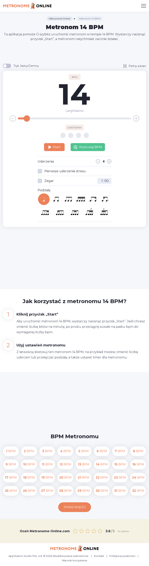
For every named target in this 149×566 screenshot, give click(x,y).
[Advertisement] (74, 52)
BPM (11, 451)
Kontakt (99, 555)
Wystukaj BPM (90, 147)
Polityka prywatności (122, 555)
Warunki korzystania (74, 560)
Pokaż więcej (75, 507)
